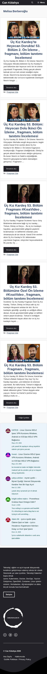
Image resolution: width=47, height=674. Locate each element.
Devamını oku (11, 87)
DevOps (29, 579)
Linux (33, 581)
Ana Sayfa (7, 657)
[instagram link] (5, 635)
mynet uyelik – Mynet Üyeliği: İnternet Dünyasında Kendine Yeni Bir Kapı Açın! (26, 481)
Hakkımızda (20, 657)
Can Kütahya (10, 2)
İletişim (9, 594)
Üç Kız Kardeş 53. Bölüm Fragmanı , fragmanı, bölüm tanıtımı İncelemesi (24, 369)
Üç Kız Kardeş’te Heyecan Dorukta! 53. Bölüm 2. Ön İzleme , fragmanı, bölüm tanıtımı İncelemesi (23, 49)
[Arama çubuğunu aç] (32, 2)
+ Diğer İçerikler (23, 418)
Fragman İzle (12, 92)
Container (26, 581)
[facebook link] (15, 635)
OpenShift (17, 581)
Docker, (22, 579)
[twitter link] (10, 635)
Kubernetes (13, 579)
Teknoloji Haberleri (34, 573)
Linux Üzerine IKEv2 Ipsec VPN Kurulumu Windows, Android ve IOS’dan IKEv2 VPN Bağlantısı (26, 457)
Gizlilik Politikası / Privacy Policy (17, 659)
